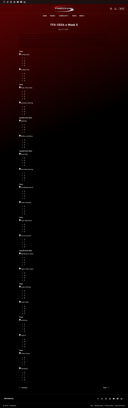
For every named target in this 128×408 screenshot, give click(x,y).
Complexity (12, 405)
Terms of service (120, 405)
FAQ (91, 405)
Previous (24, 387)
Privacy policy (109, 405)
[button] (111, 9)
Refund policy (99, 405)
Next (104, 387)
